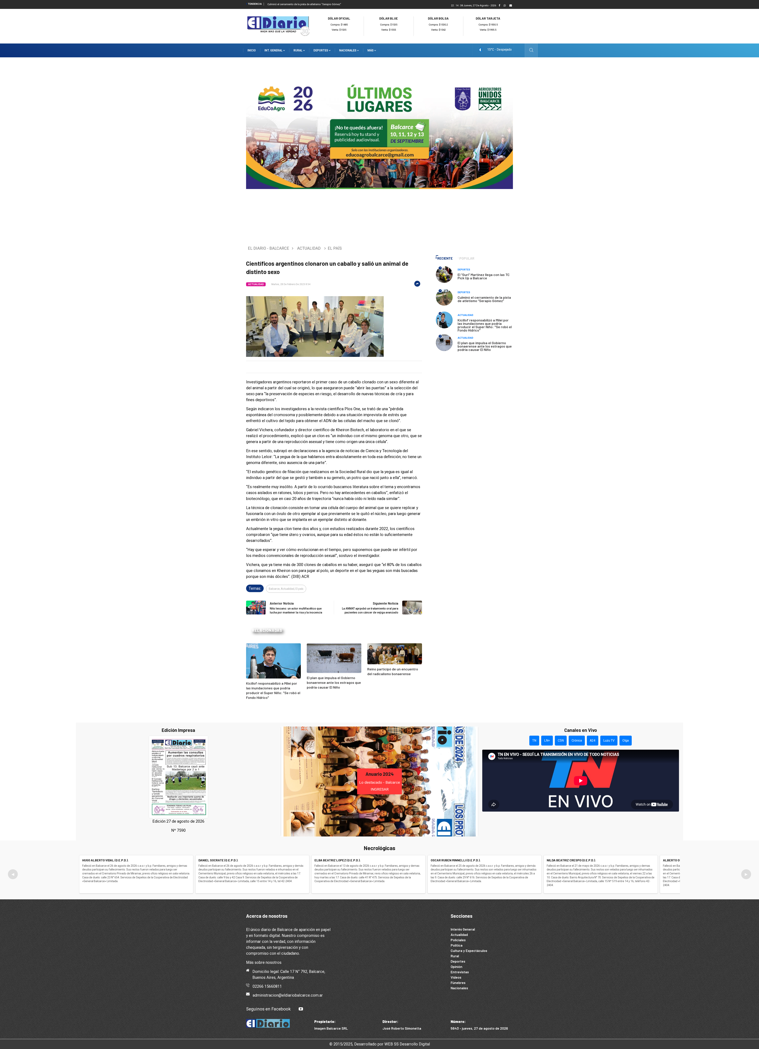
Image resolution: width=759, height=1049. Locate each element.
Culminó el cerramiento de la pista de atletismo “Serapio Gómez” (304, 4)
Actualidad (309, 248)
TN (534, 740)
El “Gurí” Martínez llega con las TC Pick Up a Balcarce (484, 276)
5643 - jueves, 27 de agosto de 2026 (479, 1028)
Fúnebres (458, 982)
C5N (561, 740)
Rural (298, 50)
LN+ (547, 740)
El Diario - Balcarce (268, 248)
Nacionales (348, 50)
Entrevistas (460, 972)
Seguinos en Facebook (268, 1008)
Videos (456, 977)
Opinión (456, 966)
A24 (592, 740)
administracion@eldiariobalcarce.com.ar (288, 995)
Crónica (577, 740)
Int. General (273, 50)
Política (457, 945)
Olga (625, 740)
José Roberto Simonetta (401, 1028)
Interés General (463, 929)
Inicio (251, 50)
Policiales (458, 940)
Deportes (321, 50)
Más (370, 50)
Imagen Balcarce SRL (331, 1028)
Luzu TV (609, 740)
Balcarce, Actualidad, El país (286, 588)
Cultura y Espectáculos (469, 950)
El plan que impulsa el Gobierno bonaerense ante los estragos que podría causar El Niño (334, 682)
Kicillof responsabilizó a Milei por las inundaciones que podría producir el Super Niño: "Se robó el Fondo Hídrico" (485, 325)
